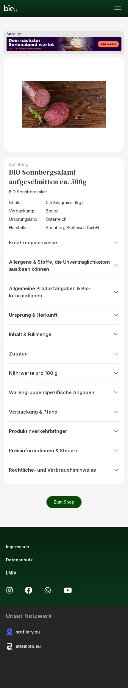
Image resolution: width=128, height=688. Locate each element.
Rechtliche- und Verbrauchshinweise (52, 470)
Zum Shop (64, 501)
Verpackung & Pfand (33, 412)
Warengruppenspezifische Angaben (51, 392)
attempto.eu (28, 646)
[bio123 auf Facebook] (28, 590)
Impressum (17, 546)
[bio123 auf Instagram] (9, 590)
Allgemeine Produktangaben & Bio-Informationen (50, 292)
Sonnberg (19, 164)
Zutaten (18, 354)
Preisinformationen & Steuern (44, 451)
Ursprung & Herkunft (33, 315)
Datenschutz (19, 559)
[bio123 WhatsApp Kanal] (47, 590)
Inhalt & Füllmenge (30, 334)
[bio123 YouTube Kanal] (68, 590)
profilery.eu (27, 631)
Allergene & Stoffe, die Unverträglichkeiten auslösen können (59, 265)
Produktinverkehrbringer (38, 431)
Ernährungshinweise (33, 243)
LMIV (11, 572)
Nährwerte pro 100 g (33, 373)
